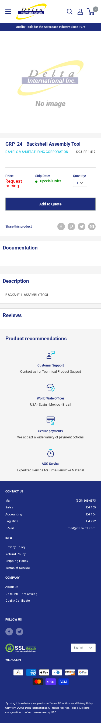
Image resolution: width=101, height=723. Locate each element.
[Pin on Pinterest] (71, 226)
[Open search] (70, 12)
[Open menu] (8, 11)
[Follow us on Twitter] (19, 631)
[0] (91, 11)
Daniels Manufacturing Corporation (36, 152)
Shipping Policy (16, 561)
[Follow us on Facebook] (9, 631)
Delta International (36, 708)
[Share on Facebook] (61, 226)
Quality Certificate (17, 600)
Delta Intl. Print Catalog (21, 594)
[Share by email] (92, 226)
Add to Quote (50, 204)
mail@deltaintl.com (82, 528)
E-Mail (9, 528)
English (78, 647)
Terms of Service (17, 568)
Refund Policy (15, 554)
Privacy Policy (15, 547)
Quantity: (79, 176)
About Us (11, 587)
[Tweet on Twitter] (81, 226)
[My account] (80, 12)
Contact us (14, 491)
